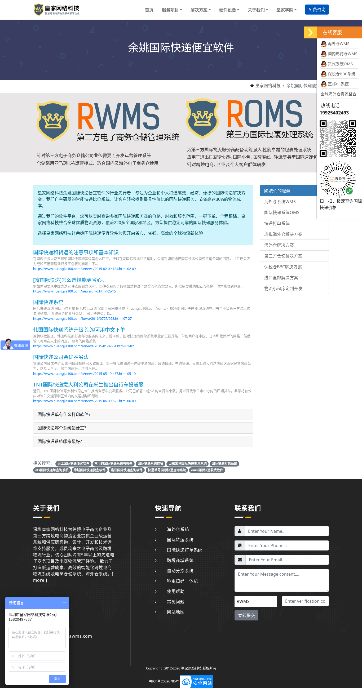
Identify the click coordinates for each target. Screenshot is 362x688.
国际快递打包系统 (224, 463)
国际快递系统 (48, 302)
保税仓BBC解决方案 (283, 267)
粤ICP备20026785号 (164, 681)
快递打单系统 (277, 223)
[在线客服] (310, 32)
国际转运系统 (180, 540)
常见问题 (176, 602)
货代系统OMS (340, 63)
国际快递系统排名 (150, 463)
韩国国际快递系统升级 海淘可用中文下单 (79, 329)
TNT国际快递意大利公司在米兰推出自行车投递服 (88, 384)
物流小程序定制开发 (283, 288)
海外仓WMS (338, 43)
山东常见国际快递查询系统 (188, 463)
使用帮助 (176, 591)
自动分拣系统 (180, 571)
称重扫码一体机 (182, 581)
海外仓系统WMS (280, 202)
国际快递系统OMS (281, 212)
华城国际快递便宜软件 (89, 470)
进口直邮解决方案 (281, 278)
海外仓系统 (178, 529)
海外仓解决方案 (279, 245)
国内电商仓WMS (342, 53)
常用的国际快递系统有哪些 (113, 463)
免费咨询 (316, 9)
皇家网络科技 (268, 85)
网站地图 (176, 612)
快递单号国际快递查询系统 (167, 470)
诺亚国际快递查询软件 (127, 470)
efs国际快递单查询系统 (52, 470)
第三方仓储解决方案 (283, 256)
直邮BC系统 (338, 83)
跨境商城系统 (180, 560)
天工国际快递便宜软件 (73, 463)
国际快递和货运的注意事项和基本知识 (76, 252)
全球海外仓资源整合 (338, 93)
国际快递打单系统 (184, 550)
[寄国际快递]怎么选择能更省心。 (70, 279)
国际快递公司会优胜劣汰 (61, 357)
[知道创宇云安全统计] (196, 681)
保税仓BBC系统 (341, 73)
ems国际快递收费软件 (207, 470)
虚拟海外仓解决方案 (283, 234)
